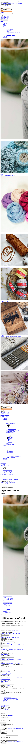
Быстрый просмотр (5, 634)
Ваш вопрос (3, 740)
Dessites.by (10, 715)
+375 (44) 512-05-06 (5, 412)
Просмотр (8, 643)
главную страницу (16, 630)
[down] (1, 642)
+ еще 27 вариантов (5, 681)
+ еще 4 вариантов (5, 667)
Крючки (2, 370)
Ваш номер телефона (6, 720)
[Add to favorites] (1, 636)
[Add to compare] (2, 636)
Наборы (19, 336)
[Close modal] (12, 724)
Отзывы (7, 31)
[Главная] (6, 409)
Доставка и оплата (7, 26)
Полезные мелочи (4, 404)
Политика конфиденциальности (13, 32)
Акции (4, 25)
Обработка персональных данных (13, 33)
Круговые (3, 336)
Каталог (5, 24)
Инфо (4, 28)
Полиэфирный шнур (5, 267)
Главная (2, 3)
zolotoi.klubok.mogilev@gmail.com (10, 479)
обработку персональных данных (15, 721)
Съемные (7, 336)
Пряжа (2, 174)
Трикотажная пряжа (5, 139)
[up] (14, 642)
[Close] (4, 732)
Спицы (2, 335)
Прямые (11, 336)
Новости (21, 3)
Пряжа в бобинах (11, 175)
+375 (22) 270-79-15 (5, 415)
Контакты (5, 37)
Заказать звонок (4, 19)
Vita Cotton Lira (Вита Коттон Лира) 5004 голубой (12, 649)
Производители (7, 3)
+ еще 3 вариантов (5, 654)
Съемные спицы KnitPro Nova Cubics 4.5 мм (10, 637)
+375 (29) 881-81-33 (5, 413)
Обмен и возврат (15, 3)
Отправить (3, 723)
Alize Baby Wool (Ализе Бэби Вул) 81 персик (10, 663)
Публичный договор (10, 35)
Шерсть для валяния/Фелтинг (7, 233)
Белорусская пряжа (5, 301)
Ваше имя (3, 718)
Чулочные (15, 336)
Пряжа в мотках (4, 175)
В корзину (3, 643)
